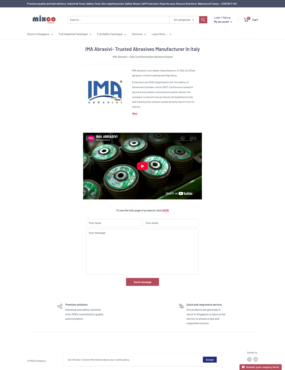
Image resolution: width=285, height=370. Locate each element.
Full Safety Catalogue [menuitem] (110, 34)
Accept (210, 359)
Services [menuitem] (137, 34)
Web (135, 113)
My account (222, 21)
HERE (165, 210)
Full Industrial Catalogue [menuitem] (73, 34)
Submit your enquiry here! (262, 367)
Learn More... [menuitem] (160, 34)
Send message (142, 282)
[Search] (203, 19)
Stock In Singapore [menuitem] (38, 34)
